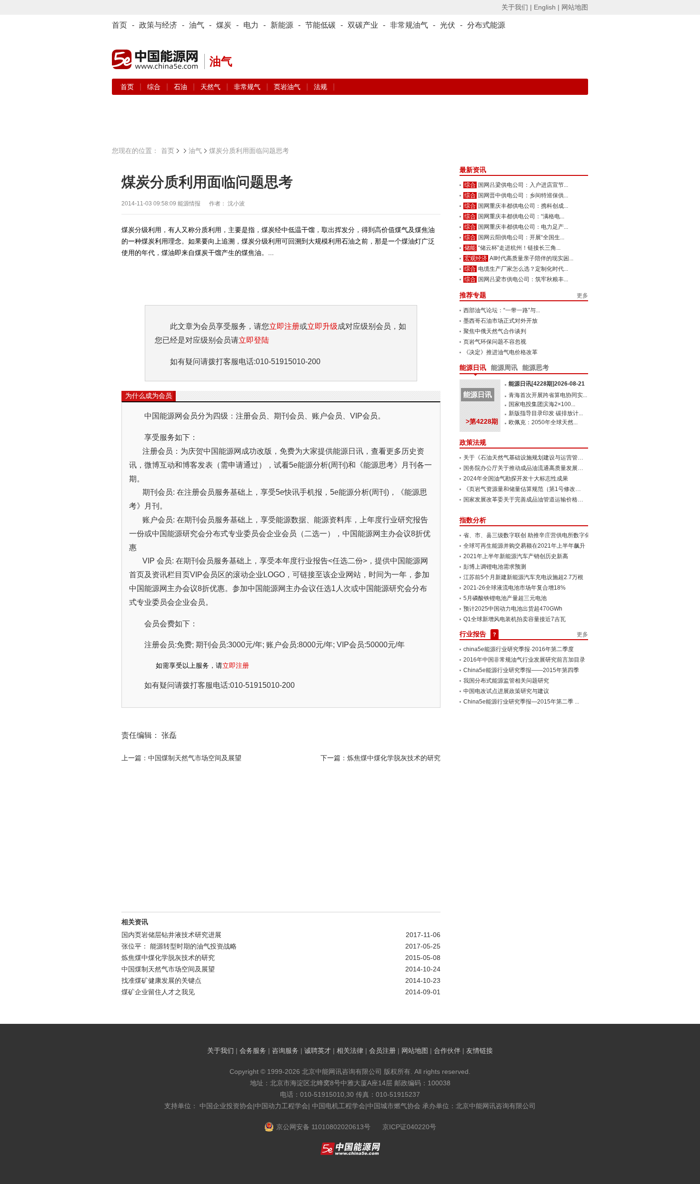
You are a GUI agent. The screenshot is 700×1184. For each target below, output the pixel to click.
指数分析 (473, 520)
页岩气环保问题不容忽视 (494, 341)
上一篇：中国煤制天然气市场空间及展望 (181, 758)
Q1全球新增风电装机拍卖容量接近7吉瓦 (514, 619)
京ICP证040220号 (409, 1127)
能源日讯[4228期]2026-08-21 (547, 383)
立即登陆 (254, 340)
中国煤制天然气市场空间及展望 (168, 969)
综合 (154, 87)
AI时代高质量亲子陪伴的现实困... (531, 258)
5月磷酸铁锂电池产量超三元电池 (505, 598)
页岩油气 (288, 87)
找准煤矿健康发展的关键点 (161, 980)
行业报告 (473, 634)
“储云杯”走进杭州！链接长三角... (519, 248)
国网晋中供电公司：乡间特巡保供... (523, 195)
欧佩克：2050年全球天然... (543, 422)
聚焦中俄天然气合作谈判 (494, 331)
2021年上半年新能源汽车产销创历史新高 (515, 556)
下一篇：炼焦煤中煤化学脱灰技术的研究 (380, 758)
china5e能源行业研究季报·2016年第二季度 (518, 649)
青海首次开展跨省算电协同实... (548, 395)
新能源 (281, 25)
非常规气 (248, 87)
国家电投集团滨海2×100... (542, 404)
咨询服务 (285, 1050)
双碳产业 (363, 25)
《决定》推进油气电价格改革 (500, 352)
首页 (119, 25)
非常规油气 (409, 25)
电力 (251, 25)
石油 (181, 87)
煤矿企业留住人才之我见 (158, 992)
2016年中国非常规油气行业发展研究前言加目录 (524, 659)
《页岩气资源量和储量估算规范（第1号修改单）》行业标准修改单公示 (553, 489)
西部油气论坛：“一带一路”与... (501, 310)
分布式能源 (486, 25)
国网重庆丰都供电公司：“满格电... (521, 216)
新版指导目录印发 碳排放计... (546, 413)
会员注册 (382, 1050)
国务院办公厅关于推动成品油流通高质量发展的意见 (529, 468)
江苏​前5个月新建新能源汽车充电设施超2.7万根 (523, 577)
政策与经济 (158, 25)
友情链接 (479, 1050)
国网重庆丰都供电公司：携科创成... (523, 206)
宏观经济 (475, 258)
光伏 (447, 25)
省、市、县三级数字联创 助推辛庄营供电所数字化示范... (534, 535)
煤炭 (223, 25)
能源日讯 (473, 367)
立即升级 (322, 326)
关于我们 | (516, 7)
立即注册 (284, 326)
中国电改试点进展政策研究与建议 (506, 691)
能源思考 (535, 367)
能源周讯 (504, 367)
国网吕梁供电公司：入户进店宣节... (523, 185)
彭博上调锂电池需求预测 (494, 566)
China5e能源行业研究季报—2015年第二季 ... (521, 701)
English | (547, 7)
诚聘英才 (317, 1050)
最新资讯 (473, 170)
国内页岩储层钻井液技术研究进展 (171, 935)
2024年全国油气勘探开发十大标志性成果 (515, 478)
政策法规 (473, 442)
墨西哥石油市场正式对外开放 (500, 320)
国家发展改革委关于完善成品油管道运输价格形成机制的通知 (540, 499)
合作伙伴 (447, 1050)
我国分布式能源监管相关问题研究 (506, 680)
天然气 (211, 87)
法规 (320, 87)
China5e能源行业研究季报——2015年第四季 (521, 670)
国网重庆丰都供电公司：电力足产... (523, 227)
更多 (582, 295)
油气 (196, 25)
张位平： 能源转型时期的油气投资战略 (179, 946)
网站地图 (574, 7)
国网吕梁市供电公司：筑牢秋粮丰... (523, 279)
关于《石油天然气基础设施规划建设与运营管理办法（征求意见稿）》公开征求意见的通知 (577, 457)
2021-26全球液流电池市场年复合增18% (514, 587)
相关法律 (350, 1050)
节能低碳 (320, 25)
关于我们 (220, 1050)
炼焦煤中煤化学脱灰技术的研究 (168, 957)
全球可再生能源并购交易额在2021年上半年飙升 (524, 545)
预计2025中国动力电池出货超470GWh (512, 608)
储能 (470, 248)
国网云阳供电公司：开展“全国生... (521, 237)
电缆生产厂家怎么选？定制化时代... (523, 268)
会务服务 (253, 1050)
